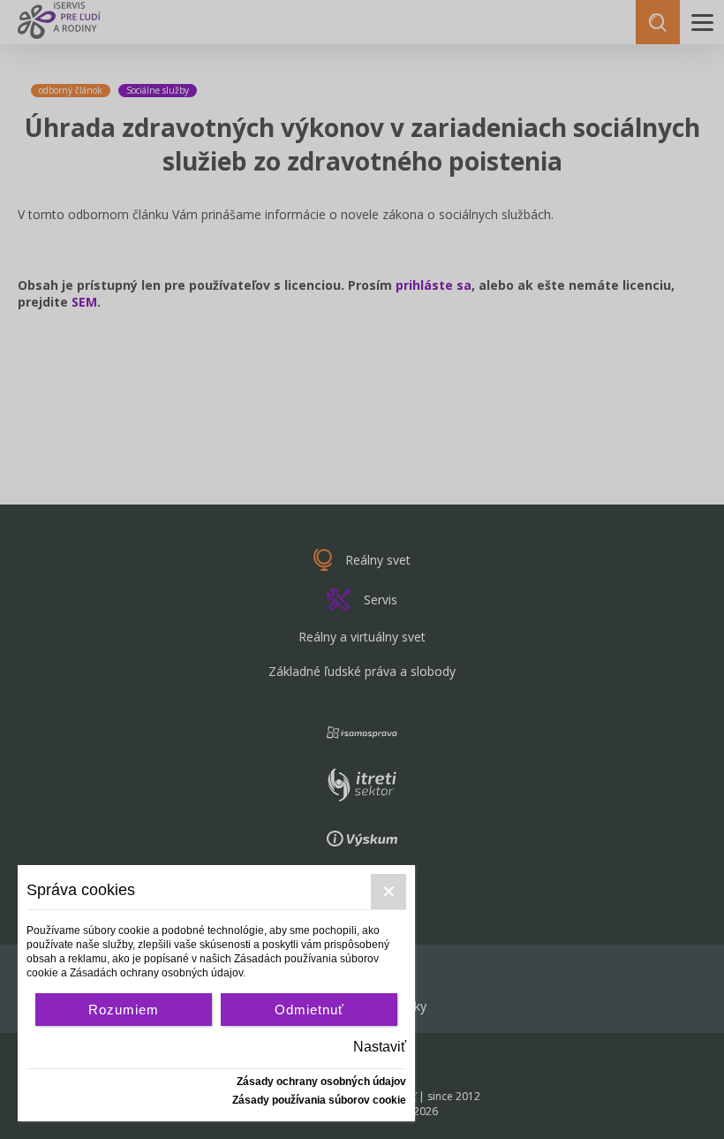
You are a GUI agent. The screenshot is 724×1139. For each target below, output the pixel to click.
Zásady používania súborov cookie (319, 1100)
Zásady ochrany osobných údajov (321, 1081)
